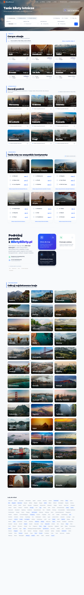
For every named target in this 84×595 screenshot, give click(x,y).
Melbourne (48, 521)
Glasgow (28, 512)
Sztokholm (64, 530)
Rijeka (66, 526)
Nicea (42, 523)
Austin (71, 500)
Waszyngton (21, 535)
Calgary (55, 505)
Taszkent (10, 533)
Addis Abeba (28, 500)
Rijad (62, 526)
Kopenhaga (27, 516)
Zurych (52, 535)
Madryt (53, 519)
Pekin (71, 523)
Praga (45, 526)
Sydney (52, 530)
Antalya (61, 500)
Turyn (56, 533)
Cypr (40, 507)
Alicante (39, 500)
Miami (54, 521)
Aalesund (10, 500)
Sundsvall (47, 530)
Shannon (10, 530)
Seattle (58, 528)
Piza (30, 526)
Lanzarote (62, 516)
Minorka (58, 521)
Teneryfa (26, 533)
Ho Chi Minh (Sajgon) (24, 514)
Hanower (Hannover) (59, 512)
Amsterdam (56, 500)
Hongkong (32, 514)
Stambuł (29, 530)
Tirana (31, 533)
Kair (70, 514)
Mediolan (37, 521)
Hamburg (47, 512)
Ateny (67, 500)
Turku (52, 533)
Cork (36, 507)
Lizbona (15, 519)
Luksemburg (39, 519)
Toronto (40, 533)
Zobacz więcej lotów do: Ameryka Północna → (18, 188)
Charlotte (26, 507)
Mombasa (64, 521)
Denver (53, 507)
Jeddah (57, 514)
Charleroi (20, 507)
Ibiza (49, 514)
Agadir (34, 500)
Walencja (10, 535)
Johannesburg (64, 514)
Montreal (10, 523)
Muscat (15, 523)
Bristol (24, 505)
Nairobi (20, 523)
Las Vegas (68, 516)
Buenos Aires (42, 505)
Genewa (17, 512)
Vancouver (62, 533)
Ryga (20, 528)
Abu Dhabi (21, 500)
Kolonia (21, 516)
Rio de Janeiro (72, 526)
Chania (15, 507)
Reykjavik (57, 526)
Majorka (63, 519)
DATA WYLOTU (44, 21)
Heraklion (16, 514)
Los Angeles (27, 519)
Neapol (25, 523)
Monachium (70, 521)
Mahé (58, 519)
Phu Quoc (20, 526)
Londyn (21, 519)
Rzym (25, 528)
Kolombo (10, 516)
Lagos (49, 516)
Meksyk (42, 521)
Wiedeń (33, 535)
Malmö (9, 521)
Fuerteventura (11, 512)
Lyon (49, 519)
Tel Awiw (20, 533)
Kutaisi (44, 516)
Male (73, 519)
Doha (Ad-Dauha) (60, 507)
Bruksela (30, 505)
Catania (9, 507)
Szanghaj (58, 530)
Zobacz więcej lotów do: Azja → (65, 221)
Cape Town (66, 505)
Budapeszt (36, 505)
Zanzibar (47, 535)
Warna (15, 535)
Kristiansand (38, 516)
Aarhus (15, 500)
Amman (50, 500)
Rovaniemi (15, 528)
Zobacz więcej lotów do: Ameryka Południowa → (65, 188)
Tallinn (69, 530)
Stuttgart (41, 530)
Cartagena (73, 505)
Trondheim (46, 533)
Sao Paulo (53, 528)
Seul (63, 528)
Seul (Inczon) (68, 528)
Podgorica (35, 526)
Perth (9, 526)
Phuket (25, 526)
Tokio (36, 533)
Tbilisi (15, 533)
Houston (38, 514)
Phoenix (14, 526)
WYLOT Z (8, 21)
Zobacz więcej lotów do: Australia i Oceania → (42, 188)
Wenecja (27, 535)
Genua (22, 512)
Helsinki (10, 514)
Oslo (58, 523)
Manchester (19, 521)
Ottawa (62, 523)
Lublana (33, 519)
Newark (30, 523)
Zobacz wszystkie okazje (68, 41)
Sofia (21, 530)
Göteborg (41, 512)
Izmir (53, 514)
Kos (33, 516)
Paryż (67, 523)
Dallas (44, 507)
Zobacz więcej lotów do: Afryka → (42, 221)
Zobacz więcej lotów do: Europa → (18, 221)
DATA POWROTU (61, 21)
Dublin (72, 507)
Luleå (45, 519)
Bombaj (9, 505)
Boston (15, 505)
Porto (40, 526)
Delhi (49, 507)
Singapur (16, 530)
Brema (20, 505)
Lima (73, 516)
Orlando (53, 523)
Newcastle (36, 523)
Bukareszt (49, 505)
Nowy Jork (47, 523)
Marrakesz (31, 521)
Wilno (38, 535)
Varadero (68, 533)
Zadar (42, 535)
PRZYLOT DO (26, 21)
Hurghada (44, 514)
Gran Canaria (34, 512)
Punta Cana (50, 526)
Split (25, 530)
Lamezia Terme (55, 516)
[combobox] (14, 23)
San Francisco (46, 528)
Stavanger (35, 530)
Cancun (60, 505)
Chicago (31, 507)
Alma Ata (45, 500)
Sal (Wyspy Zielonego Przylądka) (34, 528)
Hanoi (52, 512)
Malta (14, 521)
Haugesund (68, 512)
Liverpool (10, 519)
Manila (25, 521)
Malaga (68, 519)
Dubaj (67, 507)
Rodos (9, 528)
